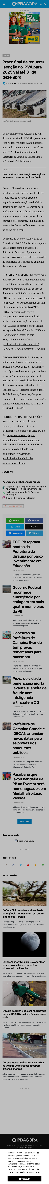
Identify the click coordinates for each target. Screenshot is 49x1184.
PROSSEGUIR (24, 1179)
